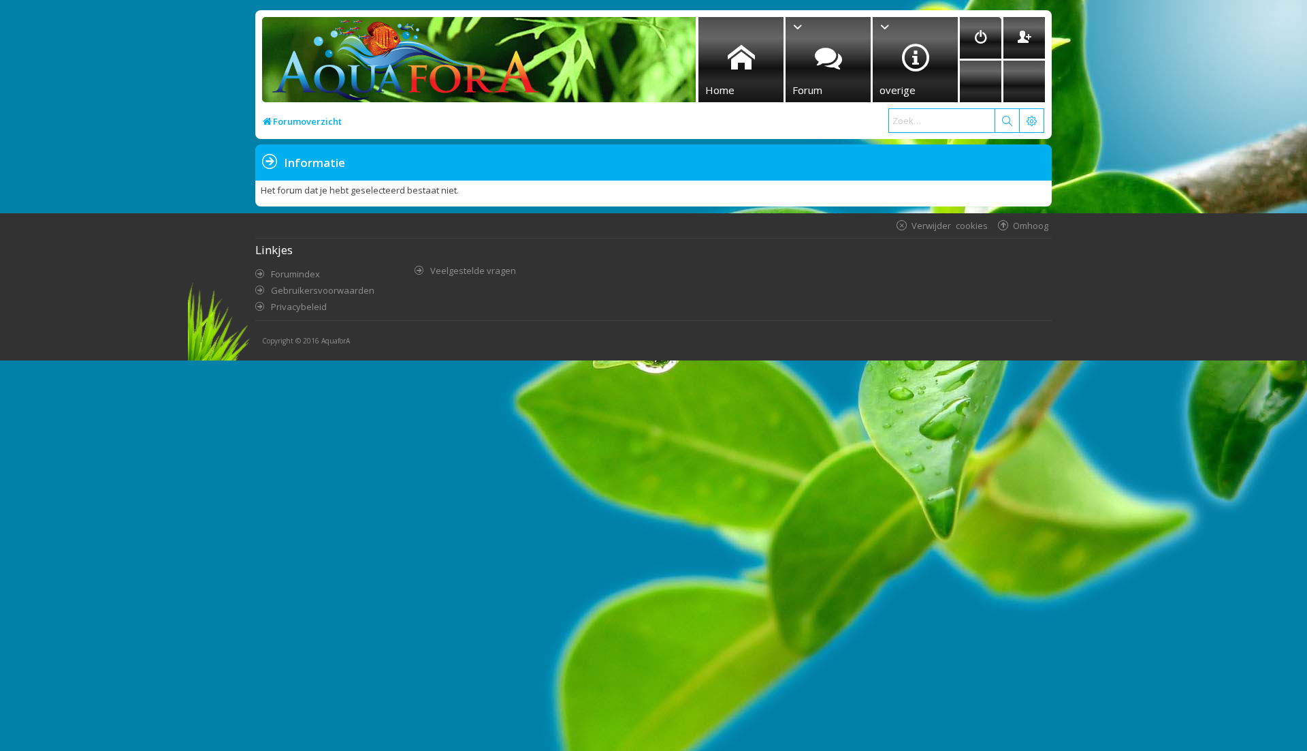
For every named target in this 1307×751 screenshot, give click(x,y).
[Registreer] (1024, 38)
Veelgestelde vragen (473, 270)
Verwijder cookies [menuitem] (949, 225)
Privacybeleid (299, 307)
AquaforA (335, 341)
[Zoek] (1007, 121)
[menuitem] (980, 38)
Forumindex (295, 274)
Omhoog (1030, 225)
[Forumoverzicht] (402, 64)
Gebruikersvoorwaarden (322, 290)
